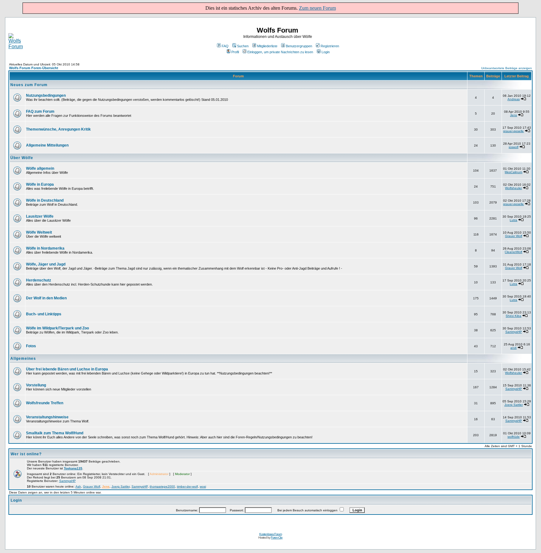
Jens (513, 115)
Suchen (243, 46)
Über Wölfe (21, 158)
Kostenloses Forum (270, 534)
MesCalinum (513, 172)
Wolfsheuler (513, 188)
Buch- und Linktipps (43, 314)
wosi (203, 486)
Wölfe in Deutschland (45, 200)
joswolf (513, 147)
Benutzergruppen (299, 46)
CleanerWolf (513, 252)
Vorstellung (36, 385)
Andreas (514, 99)
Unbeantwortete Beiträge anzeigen (506, 68)
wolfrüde (514, 436)
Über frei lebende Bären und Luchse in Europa (67, 369)
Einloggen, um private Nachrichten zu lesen (280, 52)
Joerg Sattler (513, 404)
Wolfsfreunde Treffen (44, 403)
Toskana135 (73, 468)
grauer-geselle (513, 131)
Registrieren (330, 46)
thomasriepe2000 (162, 486)
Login (326, 52)
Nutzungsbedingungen (46, 95)
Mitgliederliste (267, 46)
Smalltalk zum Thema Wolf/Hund (54, 433)
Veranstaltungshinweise (47, 417)
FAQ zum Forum (40, 111)
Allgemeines (23, 358)
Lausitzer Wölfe (40, 216)
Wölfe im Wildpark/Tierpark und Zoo (57, 328)
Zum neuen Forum (317, 8)
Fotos (31, 346)
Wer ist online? (26, 454)
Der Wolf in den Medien (46, 298)
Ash (78, 486)
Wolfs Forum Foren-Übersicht (33, 68)
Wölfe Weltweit (39, 232)
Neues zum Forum (29, 85)
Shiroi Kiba (513, 316)
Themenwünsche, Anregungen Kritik (58, 129)
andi (513, 347)
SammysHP (513, 331)
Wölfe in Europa (40, 184)
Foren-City (276, 537)
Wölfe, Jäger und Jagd (45, 264)
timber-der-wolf (187, 486)
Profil (235, 52)
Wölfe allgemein (40, 168)
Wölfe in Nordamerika (45, 248)
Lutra (513, 220)
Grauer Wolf (513, 236)
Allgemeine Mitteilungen (47, 145)
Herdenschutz (38, 280)
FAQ (225, 46)
